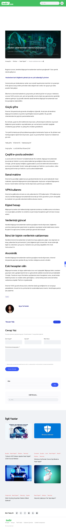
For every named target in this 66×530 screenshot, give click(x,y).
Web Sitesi (47, 339)
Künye (13, 522)
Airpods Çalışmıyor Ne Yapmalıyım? (45, 498)
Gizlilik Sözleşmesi (40, 522)
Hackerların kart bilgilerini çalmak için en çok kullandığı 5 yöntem (27, 77)
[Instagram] (20, 513)
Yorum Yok (30, 51)
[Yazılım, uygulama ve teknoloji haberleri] (7, 3)
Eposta (27, 339)
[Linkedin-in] (33, 513)
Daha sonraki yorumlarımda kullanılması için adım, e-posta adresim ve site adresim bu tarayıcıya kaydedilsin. (30, 364)
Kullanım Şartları (28, 522)
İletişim (7, 522)
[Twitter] (16, 513)
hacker (36, 51)
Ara (9, 381)
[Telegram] (29, 513)
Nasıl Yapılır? (23, 61)
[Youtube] (37, 513)
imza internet (9, 526)
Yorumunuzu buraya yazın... (12, 347)
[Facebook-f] (24, 513)
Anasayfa (8, 61)
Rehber (15, 61)
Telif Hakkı (19, 522)
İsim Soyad (8, 339)
